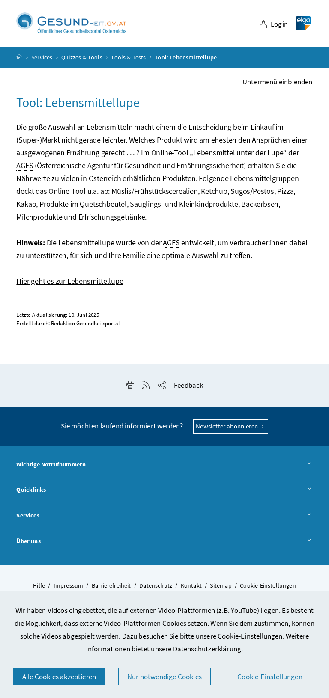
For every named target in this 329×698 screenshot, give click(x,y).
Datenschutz (155, 585)
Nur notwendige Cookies (164, 676)
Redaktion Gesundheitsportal (85, 323)
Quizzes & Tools (81, 57)
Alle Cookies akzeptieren (59, 676)
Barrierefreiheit (111, 585)
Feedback (188, 385)
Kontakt (191, 585)
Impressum (69, 585)
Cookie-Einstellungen (250, 636)
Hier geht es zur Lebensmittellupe (69, 281)
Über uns (28, 541)
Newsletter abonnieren (227, 426)
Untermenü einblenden (277, 81)
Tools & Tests (128, 57)
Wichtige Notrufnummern (51, 464)
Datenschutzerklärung (207, 648)
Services (41, 57)
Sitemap (220, 585)
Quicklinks (31, 489)
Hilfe (39, 585)
